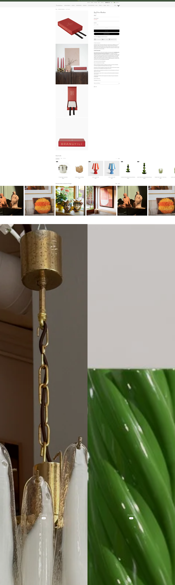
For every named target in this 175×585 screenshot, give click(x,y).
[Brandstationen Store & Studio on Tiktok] (89, 302)
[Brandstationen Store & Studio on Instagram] (88, 302)
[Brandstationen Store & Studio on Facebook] (85, 302)
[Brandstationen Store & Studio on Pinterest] (86, 302)
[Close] (99, 281)
